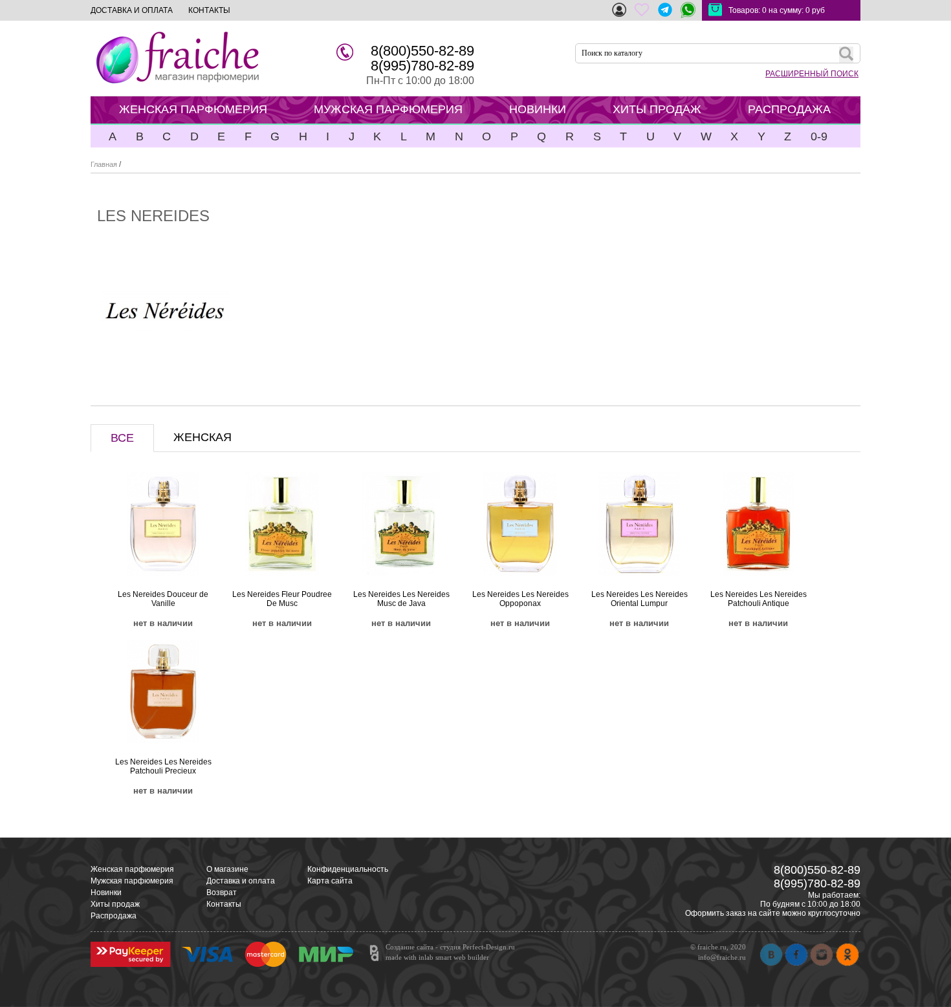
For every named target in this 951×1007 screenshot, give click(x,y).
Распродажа (114, 915)
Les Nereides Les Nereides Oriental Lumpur (639, 599)
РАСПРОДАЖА (789, 109)
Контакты (223, 904)
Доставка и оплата (240, 880)
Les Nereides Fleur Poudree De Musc (282, 599)
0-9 (819, 136)
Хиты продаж (115, 904)
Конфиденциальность (347, 869)
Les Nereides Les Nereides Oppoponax (520, 599)
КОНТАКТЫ (209, 10)
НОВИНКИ (537, 109)
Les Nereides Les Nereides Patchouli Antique (758, 599)
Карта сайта (330, 880)
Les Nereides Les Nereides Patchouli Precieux (163, 766)
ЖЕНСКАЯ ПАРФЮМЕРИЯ (193, 109)
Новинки (106, 892)
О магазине (227, 869)
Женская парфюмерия (132, 869)
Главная (104, 164)
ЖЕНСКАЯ (202, 437)
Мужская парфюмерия (132, 880)
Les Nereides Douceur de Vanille (163, 599)
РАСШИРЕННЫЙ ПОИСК (811, 73)
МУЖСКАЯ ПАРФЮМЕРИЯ (388, 109)
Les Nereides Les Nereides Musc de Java (401, 599)
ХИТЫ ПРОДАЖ (657, 109)
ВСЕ (122, 437)
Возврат (221, 892)
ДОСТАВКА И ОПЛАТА (132, 10)
